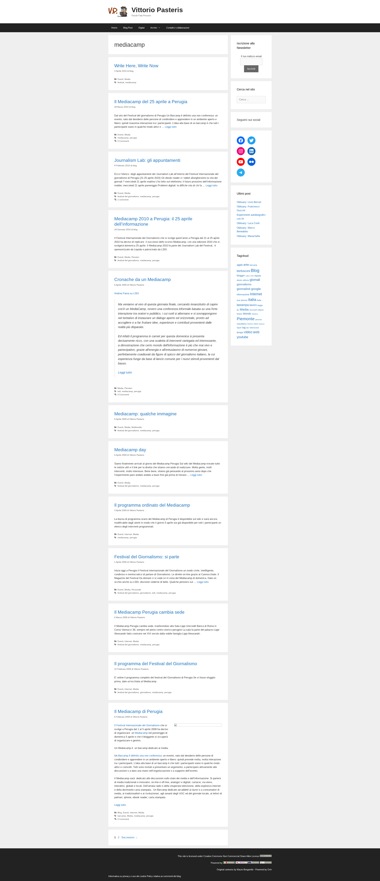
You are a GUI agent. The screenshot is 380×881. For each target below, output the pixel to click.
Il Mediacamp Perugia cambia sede (149, 612)
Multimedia (137, 427)
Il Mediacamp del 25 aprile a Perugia (150, 101)
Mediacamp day (130, 449)
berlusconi (243, 271)
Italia (259, 300)
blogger (241, 275)
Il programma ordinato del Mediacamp (152, 505)
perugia (133, 138)
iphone (244, 300)
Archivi (153, 27)
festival (121, 82)
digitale (257, 276)
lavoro (253, 305)
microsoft (253, 310)
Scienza (261, 324)
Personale (136, 589)
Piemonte (246, 318)
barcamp (122, 816)
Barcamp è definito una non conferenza (140, 755)
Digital (141, 27)
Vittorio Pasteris (157, 10)
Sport (239, 328)
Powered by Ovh (263, 869)
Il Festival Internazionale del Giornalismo (137, 725)
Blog (120, 812)
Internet (128, 534)
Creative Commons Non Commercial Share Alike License (231, 856)
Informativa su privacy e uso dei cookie (127, 876)
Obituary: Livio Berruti (249, 202)
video (248, 332)
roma (256, 324)
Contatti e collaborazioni (177, 27)
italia (252, 299)
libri (238, 310)
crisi (252, 276)
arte (246, 264)
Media (127, 79)
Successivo (129, 837)
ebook (239, 280)
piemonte (258, 319)
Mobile (239, 314)
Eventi (120, 79)
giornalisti (243, 289)
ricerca (250, 324)
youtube (242, 337)
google (256, 289)
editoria (246, 280)
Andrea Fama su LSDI (126, 293)
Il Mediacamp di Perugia (138, 711)
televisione (254, 328)
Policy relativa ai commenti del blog (164, 876)
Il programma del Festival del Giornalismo (155, 663)
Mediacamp (141, 733)
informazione (243, 294)
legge (260, 305)
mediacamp (130, 82)
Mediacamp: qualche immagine (145, 413)
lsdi (119, 391)
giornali (255, 280)
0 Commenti (123, 141)
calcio (248, 276)
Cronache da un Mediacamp (142, 279)
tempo (240, 332)
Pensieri (135, 257)
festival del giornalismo (128, 196)
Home (114, 27)
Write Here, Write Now (136, 65)
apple (240, 264)
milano (260, 310)
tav (247, 328)
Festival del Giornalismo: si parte (146, 556)
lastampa (243, 305)
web (256, 332)
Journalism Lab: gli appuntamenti (147, 160)
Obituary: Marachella (248, 236)
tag (244, 327)
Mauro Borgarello (245, 869)
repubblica (242, 324)
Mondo (247, 313)
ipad (238, 300)
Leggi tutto (170, 126)
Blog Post (128, 27)
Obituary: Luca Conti (248, 223)
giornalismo (145, 593)
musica (255, 314)
